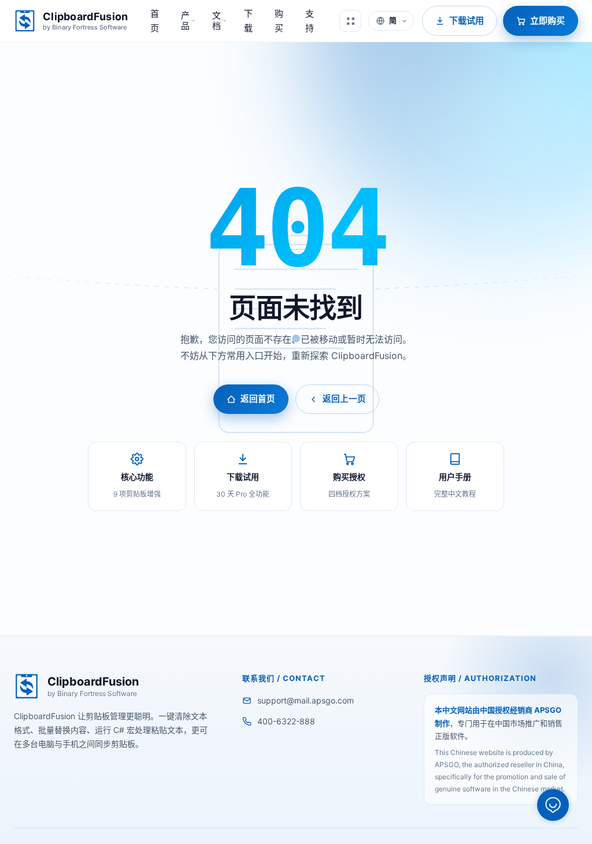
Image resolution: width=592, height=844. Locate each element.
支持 (309, 21)
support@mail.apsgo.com (305, 700)
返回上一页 (344, 399)
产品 (185, 20)
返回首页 (257, 399)
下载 (248, 21)
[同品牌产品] (350, 21)
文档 (216, 20)
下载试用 (466, 20)
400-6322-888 (286, 721)
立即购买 (547, 20)
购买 (279, 21)
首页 (154, 21)
